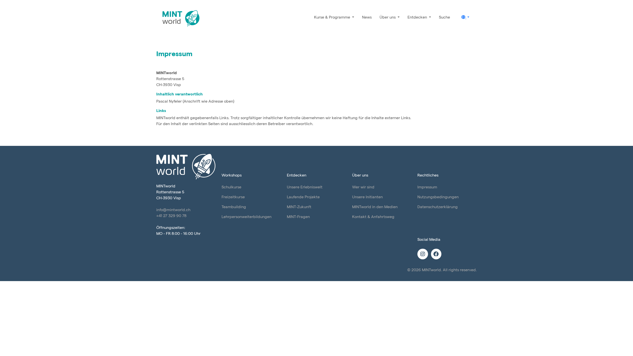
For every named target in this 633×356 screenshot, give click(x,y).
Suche (444, 17)
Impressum (427, 187)
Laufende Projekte (303, 197)
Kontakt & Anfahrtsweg (373, 217)
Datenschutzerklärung (437, 207)
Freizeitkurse (233, 197)
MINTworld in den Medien (375, 207)
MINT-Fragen (298, 217)
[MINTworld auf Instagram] (423, 254)
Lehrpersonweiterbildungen (246, 217)
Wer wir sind (363, 187)
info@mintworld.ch (173, 210)
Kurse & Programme (332, 17)
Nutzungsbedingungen (438, 197)
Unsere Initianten (367, 197)
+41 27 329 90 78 (171, 216)
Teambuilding (234, 207)
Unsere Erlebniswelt (304, 187)
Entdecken (417, 17)
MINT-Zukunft (299, 207)
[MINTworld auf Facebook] (436, 254)
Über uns (388, 17)
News (367, 17)
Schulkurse (231, 187)
